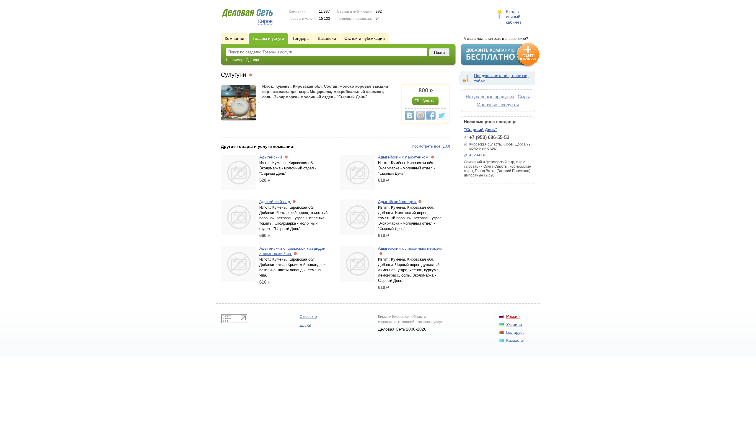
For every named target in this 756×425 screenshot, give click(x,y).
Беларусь (515, 332)
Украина (514, 324)
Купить (427, 101)
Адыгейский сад (275, 201)
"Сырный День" (480, 129)
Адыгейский (271, 157)
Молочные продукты (498, 104)
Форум (305, 325)
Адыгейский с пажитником (404, 157)
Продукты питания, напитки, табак (501, 78)
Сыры (524, 96)
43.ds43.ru (477, 155)
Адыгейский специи (397, 201)
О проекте (308, 317)
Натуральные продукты (490, 96)
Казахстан (516, 340)
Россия (513, 316)
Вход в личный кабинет (513, 16)
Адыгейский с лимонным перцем (410, 248)
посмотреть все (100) (431, 146)
